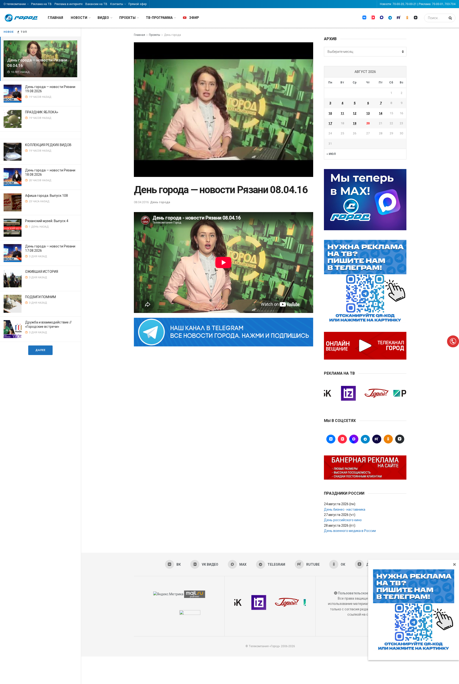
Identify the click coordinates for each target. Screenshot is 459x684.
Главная (55, 18)
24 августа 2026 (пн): (340, 504)
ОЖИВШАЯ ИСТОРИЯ (41, 272)
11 (342, 113)
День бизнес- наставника (344, 509)
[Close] (454, 564)
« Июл (331, 154)
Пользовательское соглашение (363, 593)
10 (330, 113)
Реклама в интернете (68, 4)
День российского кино (343, 520)
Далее (40, 350)
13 (368, 113)
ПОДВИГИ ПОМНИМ (40, 297)
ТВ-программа (159, 18)
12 (354, 113)
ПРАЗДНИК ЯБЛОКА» (41, 112)
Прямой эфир (137, 4)
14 (380, 113)
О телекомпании (15, 4)
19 (354, 123)
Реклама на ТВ (41, 4)
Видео (103, 18)
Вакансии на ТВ (96, 4)
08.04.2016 (141, 202)
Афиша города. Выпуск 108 (46, 195)
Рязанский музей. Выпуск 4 (46, 221)
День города (172, 35)
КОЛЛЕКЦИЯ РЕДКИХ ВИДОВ (48, 145)
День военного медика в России (350, 531)
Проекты (127, 18)
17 (330, 123)
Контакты (116, 4)
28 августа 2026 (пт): (340, 525)
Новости (79, 18)
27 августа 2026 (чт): (340, 515)
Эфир (194, 18)
